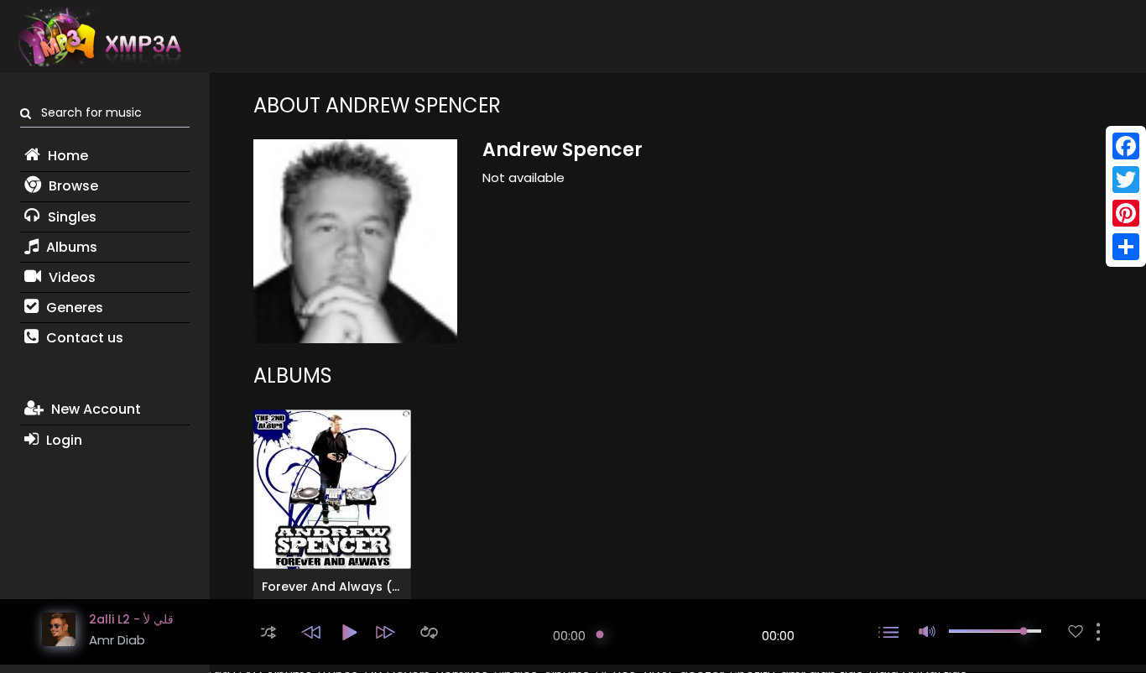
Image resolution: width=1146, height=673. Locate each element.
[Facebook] (1126, 146)
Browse (71, 186)
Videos (70, 277)
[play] (1075, 631)
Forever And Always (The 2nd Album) (376, 586)
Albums (70, 247)
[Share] (1126, 246)
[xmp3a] (98, 37)
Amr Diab (117, 640)
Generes (73, 307)
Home (66, 155)
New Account (94, 409)
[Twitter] (1126, 179)
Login (62, 440)
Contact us (83, 337)
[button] (268, 632)
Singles (70, 217)
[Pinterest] (1126, 213)
